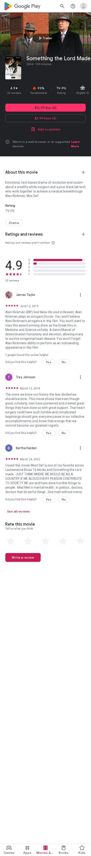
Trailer (45, 38)
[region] (45, 90)
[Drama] (13, 222)
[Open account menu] (83, 6)
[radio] (10, 541)
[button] (48, 362)
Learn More (75, 144)
